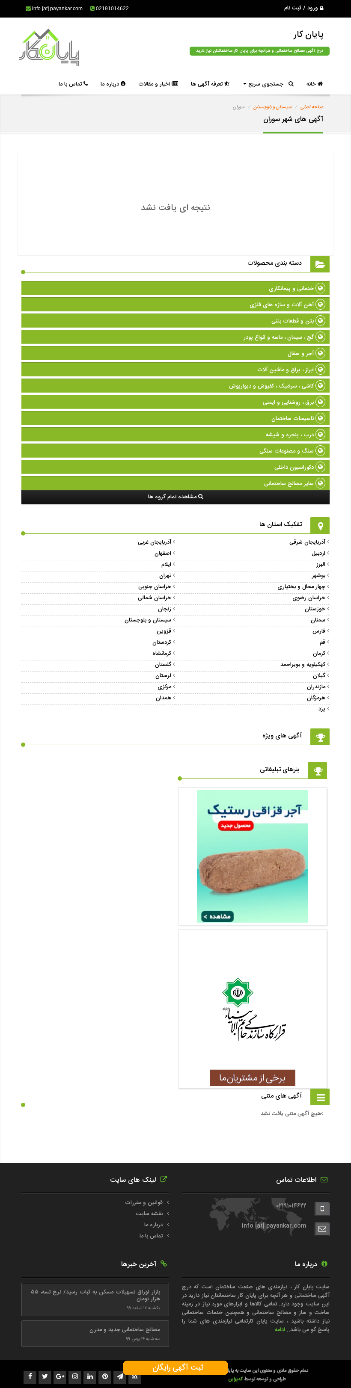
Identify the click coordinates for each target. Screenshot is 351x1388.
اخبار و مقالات (155, 84)
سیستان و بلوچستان (272, 107)
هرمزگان (316, 698)
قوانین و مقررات (144, 1202)
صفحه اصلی (311, 107)
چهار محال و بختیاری (301, 587)
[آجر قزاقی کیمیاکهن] (252, 1081)
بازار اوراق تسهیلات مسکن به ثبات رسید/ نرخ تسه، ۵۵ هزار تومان (95, 1295)
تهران (165, 575)
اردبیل (318, 553)
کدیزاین (236, 1379)
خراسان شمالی (154, 598)
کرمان (319, 653)
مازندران (316, 687)
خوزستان (315, 609)
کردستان (161, 642)
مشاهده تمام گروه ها (173, 497)
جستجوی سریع (268, 84)
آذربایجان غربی (154, 542)
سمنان (318, 620)
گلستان (163, 664)
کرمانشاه (161, 653)
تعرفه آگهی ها (207, 84)
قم (322, 642)
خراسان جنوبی (154, 587)
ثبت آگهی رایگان (175, 1367)
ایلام (166, 564)
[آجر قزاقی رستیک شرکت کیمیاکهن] (252, 918)
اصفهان (163, 553)
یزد (321, 709)
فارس (318, 631)
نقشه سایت (149, 1214)
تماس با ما (71, 84)
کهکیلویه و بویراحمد (302, 664)
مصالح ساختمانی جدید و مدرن (124, 1329)
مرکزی (164, 687)
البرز (320, 564)
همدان (163, 698)
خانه (312, 84)
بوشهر (318, 575)
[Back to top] (325, 1366)
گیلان (319, 676)
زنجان (164, 609)
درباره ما (111, 84)
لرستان (163, 676)
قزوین (164, 631)
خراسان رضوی (308, 598)
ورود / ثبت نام (302, 8)
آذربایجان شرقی (307, 542)
